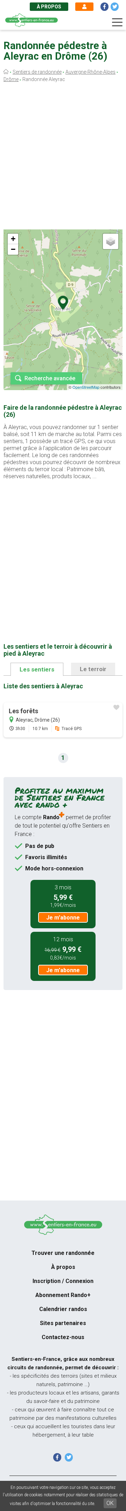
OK (110, 1503)
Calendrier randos (63, 1309)
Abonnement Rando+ (63, 1295)
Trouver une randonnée (62, 1253)
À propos (49, 6)
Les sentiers (37, 669)
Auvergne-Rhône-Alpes (90, 72)
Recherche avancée (49, 378)
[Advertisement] (63, 158)
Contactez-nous (63, 1337)
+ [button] (13, 238)
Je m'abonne (63, 917)
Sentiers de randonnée (37, 72)
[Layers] (110, 241)
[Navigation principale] (117, 22)
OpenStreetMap (85, 387)
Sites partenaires (63, 1323)
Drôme (11, 79)
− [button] (13, 249)
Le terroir (93, 669)
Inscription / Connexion (63, 1281)
